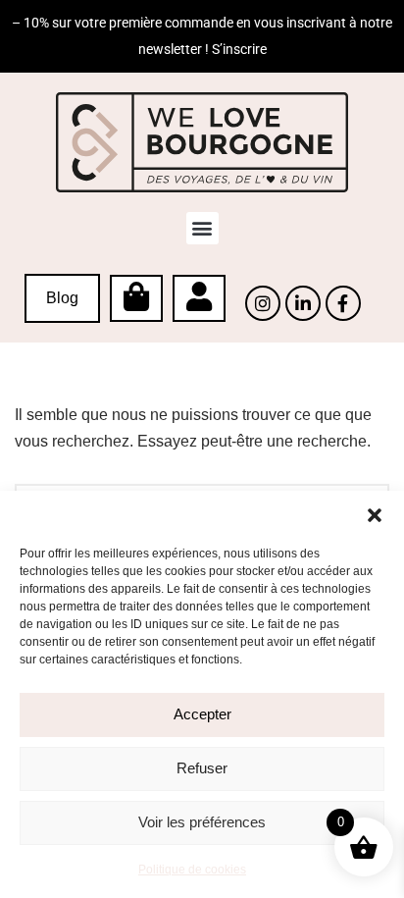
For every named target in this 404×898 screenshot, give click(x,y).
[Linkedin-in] (303, 303)
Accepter (202, 714)
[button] (374, 515)
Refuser (202, 768)
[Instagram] (262, 303)
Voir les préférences (202, 822)
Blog (62, 298)
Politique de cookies (192, 869)
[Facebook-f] (343, 303)
